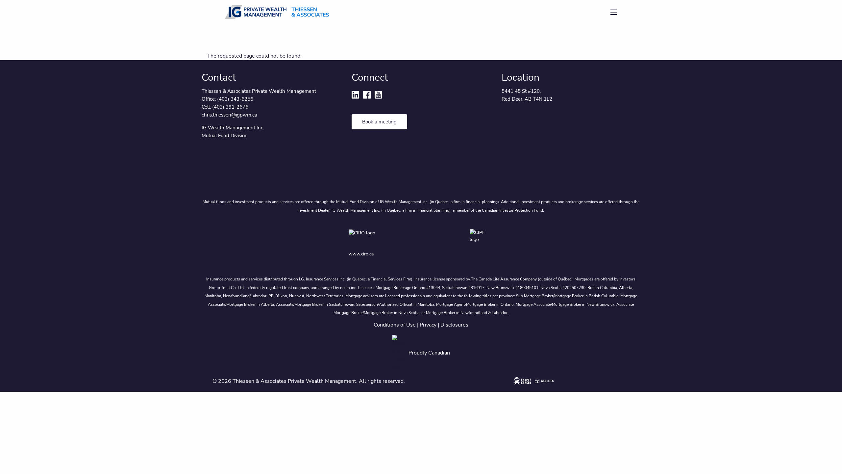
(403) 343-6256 (235, 99)
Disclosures (454, 325)
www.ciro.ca (361, 254)
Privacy (428, 325)
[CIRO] (381, 237)
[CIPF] (481, 237)
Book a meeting (379, 121)
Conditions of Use (395, 325)
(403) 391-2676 (230, 107)
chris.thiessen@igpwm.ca (229, 115)
